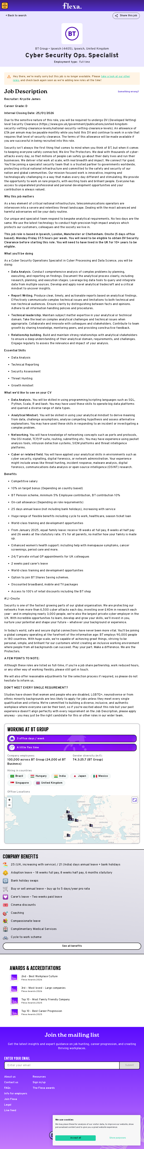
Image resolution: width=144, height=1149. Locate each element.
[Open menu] (4, 5)
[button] (72, 819)
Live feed (10, 1110)
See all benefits (72, 946)
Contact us (11, 1082)
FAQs (7, 1088)
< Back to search (16, 15)
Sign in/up (39, 1082)
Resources (39, 1077)
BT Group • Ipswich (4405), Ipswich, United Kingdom (72, 49)
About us (9, 1077)
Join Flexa (10, 1099)
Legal (7, 1105)
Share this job (128, 15)
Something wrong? (128, 91)
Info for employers (15, 1093)
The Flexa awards (44, 1088)
